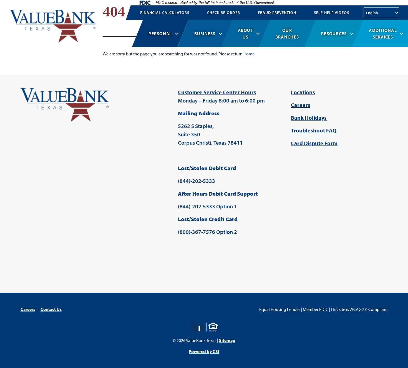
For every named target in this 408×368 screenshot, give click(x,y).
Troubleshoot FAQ (313, 130)
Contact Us (51, 309)
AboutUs (245, 33)
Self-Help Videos (331, 12)
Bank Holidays (309, 117)
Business (205, 33)
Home (249, 54)
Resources (334, 33)
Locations (303, 92)
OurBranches (287, 33)
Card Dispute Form (314, 143)
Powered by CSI (204, 351)
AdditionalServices (383, 33)
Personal (160, 33)
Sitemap (227, 340)
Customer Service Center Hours (217, 92)
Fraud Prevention (277, 12)
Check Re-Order (223, 12)
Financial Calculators (164, 12)
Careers (300, 104)
